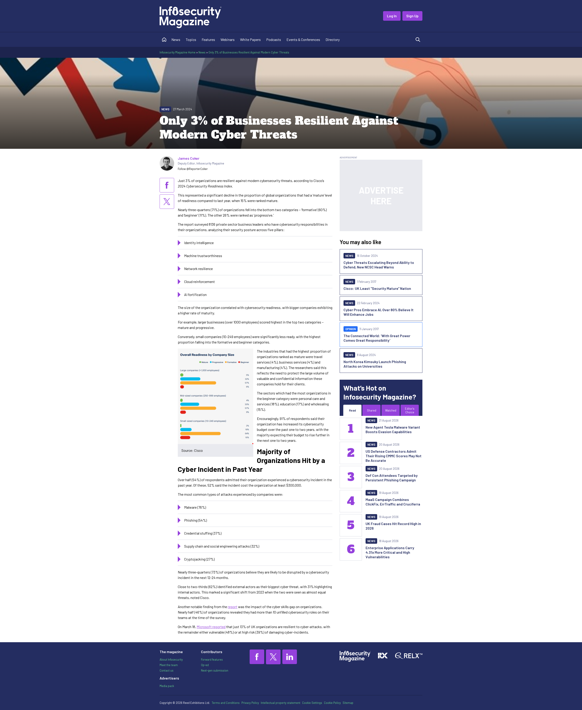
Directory (333, 39)
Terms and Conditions (226, 703)
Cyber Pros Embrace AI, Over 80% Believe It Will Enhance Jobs (379, 312)
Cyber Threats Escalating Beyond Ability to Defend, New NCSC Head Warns (379, 264)
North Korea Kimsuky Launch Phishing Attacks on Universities (375, 363)
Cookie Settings (312, 703)
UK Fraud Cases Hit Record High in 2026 (393, 525)
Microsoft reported (211, 626)
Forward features (212, 659)
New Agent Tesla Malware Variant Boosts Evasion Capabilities (393, 429)
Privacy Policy (250, 703)
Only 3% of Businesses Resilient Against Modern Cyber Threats (248, 52)
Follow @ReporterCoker (193, 169)
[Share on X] (167, 201)
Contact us (166, 670)
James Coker (188, 158)
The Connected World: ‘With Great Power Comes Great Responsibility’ (377, 338)
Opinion (350, 329)
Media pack (167, 686)
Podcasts (273, 39)
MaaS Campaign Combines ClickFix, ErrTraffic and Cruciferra (393, 501)
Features (208, 39)
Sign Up (412, 16)
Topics (191, 39)
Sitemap (348, 703)
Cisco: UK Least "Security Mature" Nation (377, 288)
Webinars (228, 39)
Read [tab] (352, 410)
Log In (392, 16)
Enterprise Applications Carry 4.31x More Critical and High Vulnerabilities (390, 552)
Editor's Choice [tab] (409, 410)
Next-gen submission (214, 670)
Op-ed (205, 665)
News (175, 39)
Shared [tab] (371, 410)
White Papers (250, 39)
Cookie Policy (332, 703)
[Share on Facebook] (167, 185)
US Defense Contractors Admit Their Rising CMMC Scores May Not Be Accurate (393, 455)
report (232, 606)
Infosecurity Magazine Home (178, 52)
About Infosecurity (171, 659)
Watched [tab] (390, 410)
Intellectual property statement (280, 703)
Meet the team (169, 665)
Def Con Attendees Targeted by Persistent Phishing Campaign (392, 477)
